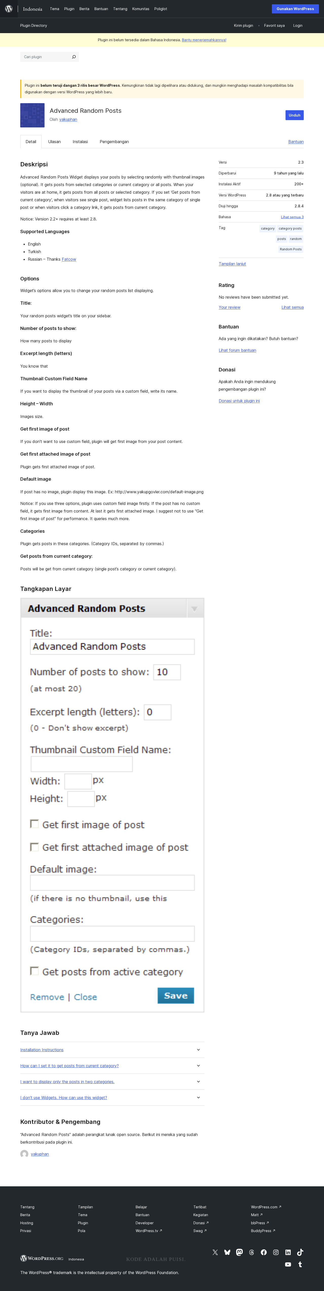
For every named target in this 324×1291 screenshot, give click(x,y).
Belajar (141, 1207)
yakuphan (68, 119)
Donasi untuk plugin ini (239, 400)
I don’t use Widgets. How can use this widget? (63, 1097)
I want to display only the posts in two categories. (67, 1081)
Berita (25, 1215)
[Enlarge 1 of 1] (197, 604)
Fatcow (69, 259)
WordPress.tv (149, 1231)
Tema (82, 1215)
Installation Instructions (42, 1050)
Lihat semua (292, 307)
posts (281, 239)
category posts (290, 228)
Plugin (83, 1223)
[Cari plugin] (74, 57)
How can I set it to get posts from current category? (69, 1065)
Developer (145, 1223)
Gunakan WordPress (295, 9)
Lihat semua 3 (292, 217)
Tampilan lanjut (232, 263)
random (296, 239)
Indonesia (76, 1259)
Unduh (294, 115)
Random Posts (291, 249)
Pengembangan (114, 141)
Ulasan (54, 141)
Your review (229, 307)
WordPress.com (266, 1207)
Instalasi (80, 141)
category (268, 228)
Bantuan (296, 141)
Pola (81, 1231)
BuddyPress (263, 1231)
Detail (31, 141)
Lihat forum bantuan (237, 350)
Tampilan (85, 1207)
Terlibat (199, 1207)
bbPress (260, 1223)
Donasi (201, 1223)
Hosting (26, 1223)
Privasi (25, 1231)
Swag (200, 1231)
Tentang (27, 1207)
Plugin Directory (33, 25)
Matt (257, 1215)
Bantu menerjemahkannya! (204, 40)
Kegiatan (200, 1215)
